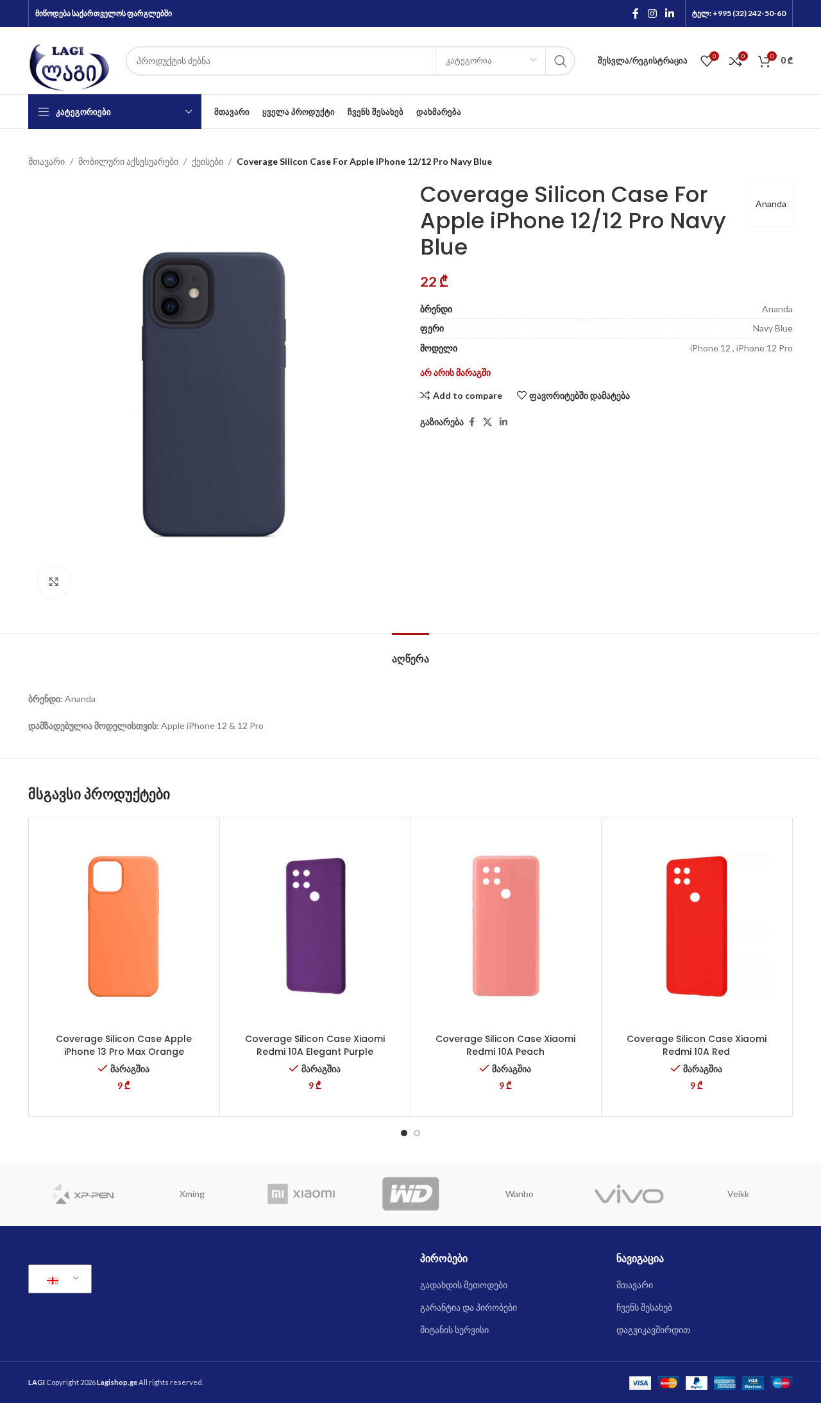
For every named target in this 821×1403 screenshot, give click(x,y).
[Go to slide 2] (417, 1133)
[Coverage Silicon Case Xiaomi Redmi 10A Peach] (506, 926)
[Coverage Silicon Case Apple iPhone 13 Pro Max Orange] (124, 926)
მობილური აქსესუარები (128, 161)
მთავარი (46, 161)
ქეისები (207, 161)
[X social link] (487, 422)
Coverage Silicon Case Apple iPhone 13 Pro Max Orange (124, 1045)
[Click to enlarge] (54, 582)
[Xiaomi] (301, 1194)
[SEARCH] (560, 61)
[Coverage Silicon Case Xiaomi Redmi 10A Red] (697, 926)
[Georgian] (57, 1279)
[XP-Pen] (82, 1194)
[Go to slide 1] (404, 1133)
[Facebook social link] (635, 13)
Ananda (771, 203)
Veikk (738, 1193)
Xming (192, 1193)
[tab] (410, 652)
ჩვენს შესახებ (644, 1307)
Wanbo (519, 1193)
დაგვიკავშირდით (653, 1329)
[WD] (410, 1194)
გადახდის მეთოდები (463, 1284)
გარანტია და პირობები (468, 1307)
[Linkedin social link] (670, 13)
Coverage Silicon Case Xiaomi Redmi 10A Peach (505, 1045)
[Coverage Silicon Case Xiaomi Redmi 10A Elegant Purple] (315, 926)
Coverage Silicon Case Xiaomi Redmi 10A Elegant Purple (315, 1045)
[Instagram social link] (652, 13)
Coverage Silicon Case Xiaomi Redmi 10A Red (696, 1045)
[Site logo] (70, 59)
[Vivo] (628, 1194)
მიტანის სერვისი (454, 1329)
